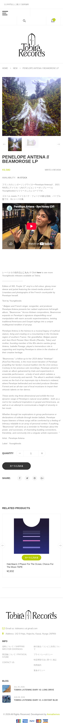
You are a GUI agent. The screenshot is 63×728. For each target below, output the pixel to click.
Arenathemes (53, 714)
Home (5, 68)
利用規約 (37, 665)
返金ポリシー (39, 670)
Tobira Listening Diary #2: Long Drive (34, 690)
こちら (26, 272)
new (15, 68)
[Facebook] (19, 478)
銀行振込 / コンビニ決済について (47, 647)
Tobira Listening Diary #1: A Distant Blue (36, 700)
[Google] (42, 478)
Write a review (53, 170)
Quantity (7, 453)
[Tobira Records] (31, 44)
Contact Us (8, 662)
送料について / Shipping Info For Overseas (13, 647)
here (39, 272)
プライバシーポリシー (43, 654)
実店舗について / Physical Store (14, 655)
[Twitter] (27, 478)
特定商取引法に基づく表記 (45, 660)
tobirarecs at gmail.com (26, 628)
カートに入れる (16, 466)
